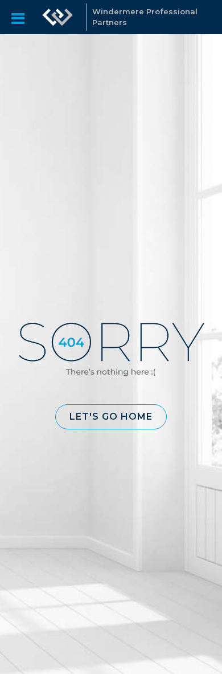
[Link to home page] (57, 17)
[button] (111, 416)
